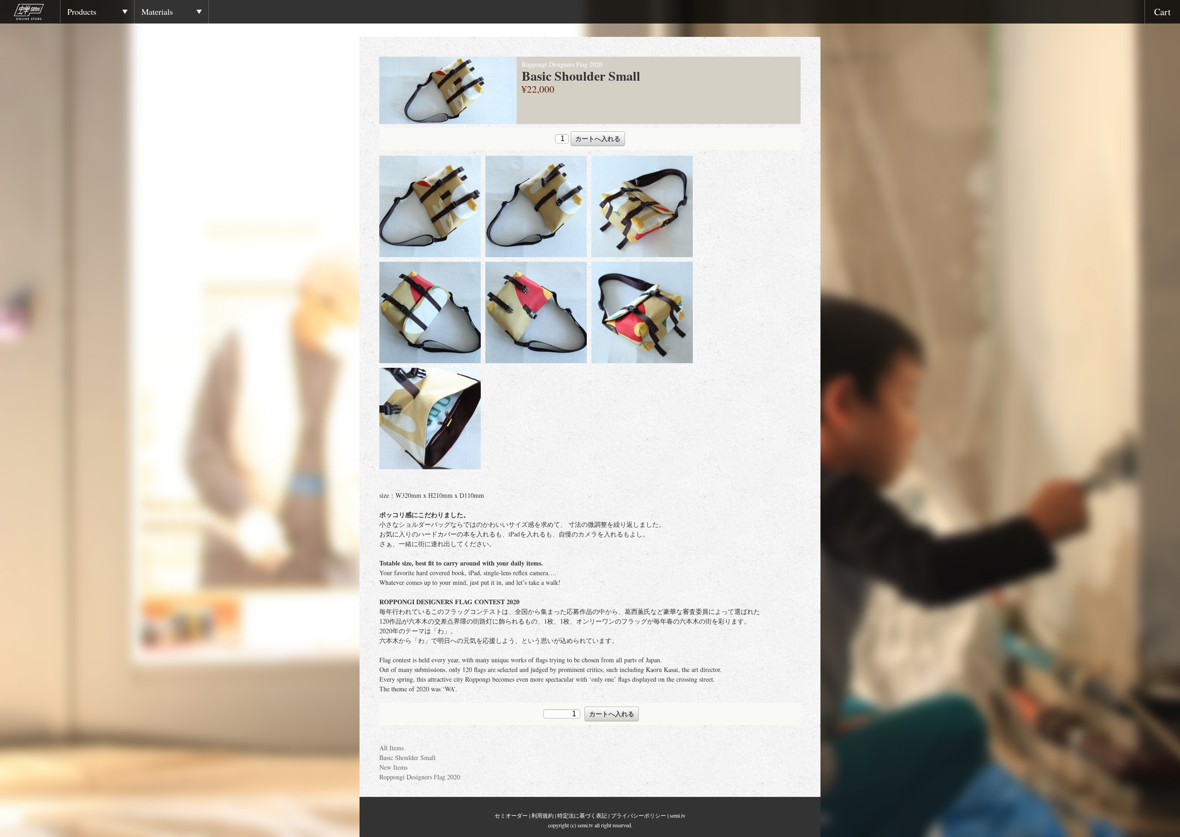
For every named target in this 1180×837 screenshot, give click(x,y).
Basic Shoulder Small (407, 757)
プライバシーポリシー (638, 815)
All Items (391, 747)
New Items (393, 767)
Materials (157, 11)
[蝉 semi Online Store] (37, 13)
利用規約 (542, 815)
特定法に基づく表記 (582, 815)
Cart (1162, 12)
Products (81, 11)
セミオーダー (511, 815)
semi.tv (677, 815)
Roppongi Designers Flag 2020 (419, 776)
